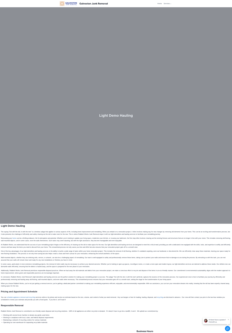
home (14, 238)
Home (159, 3)
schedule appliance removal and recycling (21, 297)
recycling (160, 297)
